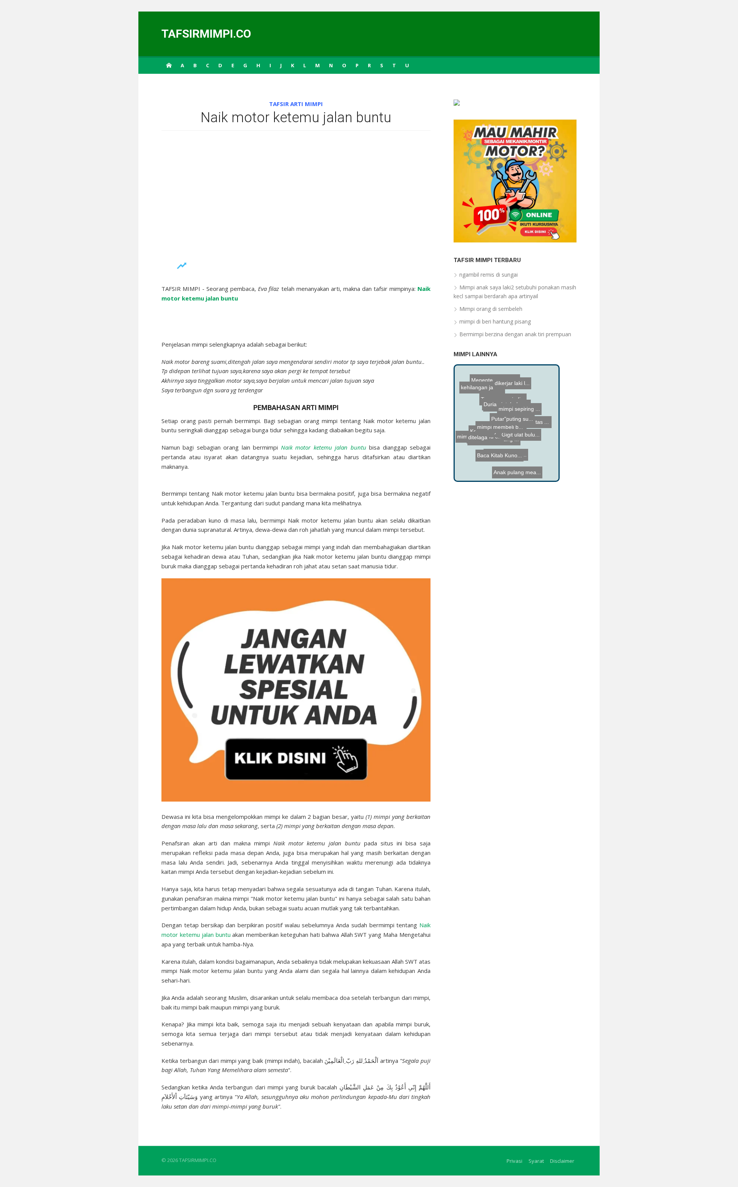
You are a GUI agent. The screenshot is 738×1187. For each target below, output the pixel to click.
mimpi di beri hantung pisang (495, 321)
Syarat (536, 1160)
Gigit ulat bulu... (506, 424)
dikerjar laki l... (505, 375)
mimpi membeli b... (519, 465)
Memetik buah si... (512, 398)
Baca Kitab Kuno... (507, 450)
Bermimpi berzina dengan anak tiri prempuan (515, 334)
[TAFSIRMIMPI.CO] (168, 65)
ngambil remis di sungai (488, 274)
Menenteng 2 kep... (498, 388)
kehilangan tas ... (531, 413)
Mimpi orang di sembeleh (490, 308)
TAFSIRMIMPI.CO (206, 33)
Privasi (514, 1160)
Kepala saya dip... (508, 432)
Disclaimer (562, 1160)
